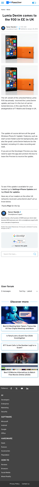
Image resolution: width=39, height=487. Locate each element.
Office (3, 433)
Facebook (11, 388)
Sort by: (22, 291)
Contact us (25, 484)
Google (3, 429)
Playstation (5, 455)
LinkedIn (27, 388)
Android (4, 425)
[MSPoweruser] (14, 2)
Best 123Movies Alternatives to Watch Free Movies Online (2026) (19, 373)
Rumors (4, 447)
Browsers (4, 469)
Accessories (5, 451)
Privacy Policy (15, 484)
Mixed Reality (6, 477)
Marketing (4, 408)
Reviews (4, 465)
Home (3, 10)
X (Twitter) (16, 388)
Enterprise (5, 404)
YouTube (22, 388)
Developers (5, 400)
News (8, 10)
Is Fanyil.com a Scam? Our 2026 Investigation (19, 337)
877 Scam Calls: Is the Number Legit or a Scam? (19, 346)
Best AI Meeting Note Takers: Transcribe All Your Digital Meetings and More (19, 327)
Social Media (5, 473)
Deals (3, 443)
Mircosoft (4, 422)
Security (4, 412)
